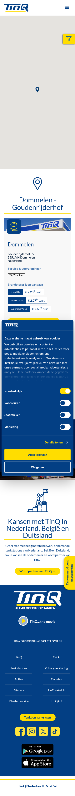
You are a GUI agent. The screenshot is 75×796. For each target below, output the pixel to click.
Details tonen (54, 442)
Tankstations (18, 668)
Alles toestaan (37, 454)
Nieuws (19, 690)
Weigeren (37, 467)
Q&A (56, 657)
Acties (19, 679)
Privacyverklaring (56, 668)
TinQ (18, 657)
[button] (37, 89)
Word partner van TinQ (35, 571)
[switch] (65, 403)
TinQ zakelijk (56, 690)
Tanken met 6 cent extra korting (69, 572)
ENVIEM (56, 640)
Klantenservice (19, 701)
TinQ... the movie (43, 621)
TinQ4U (56, 701)
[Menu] (67, 7)
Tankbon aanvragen (37, 717)
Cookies (56, 679)
